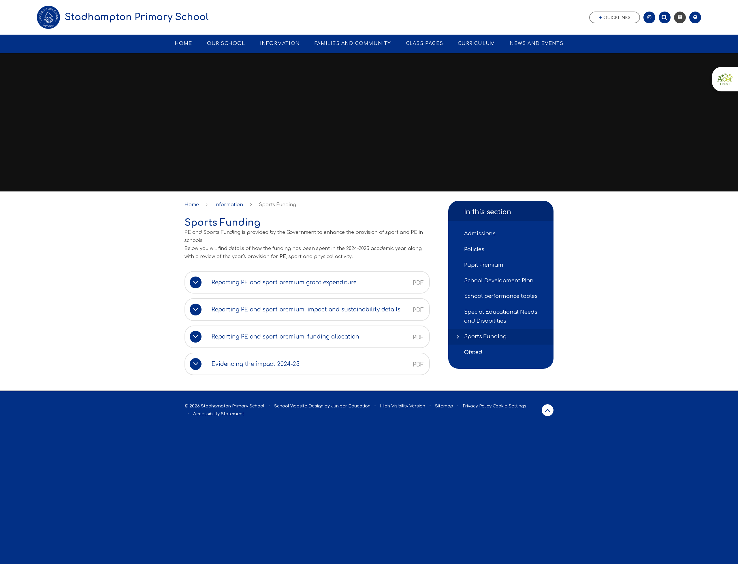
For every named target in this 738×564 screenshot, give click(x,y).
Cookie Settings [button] (509, 406)
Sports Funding (277, 204)
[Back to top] (548, 410)
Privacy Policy (477, 406)
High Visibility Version (402, 406)
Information (228, 204)
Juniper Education (350, 406)
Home (191, 204)
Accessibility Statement (218, 413)
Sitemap (444, 406)
